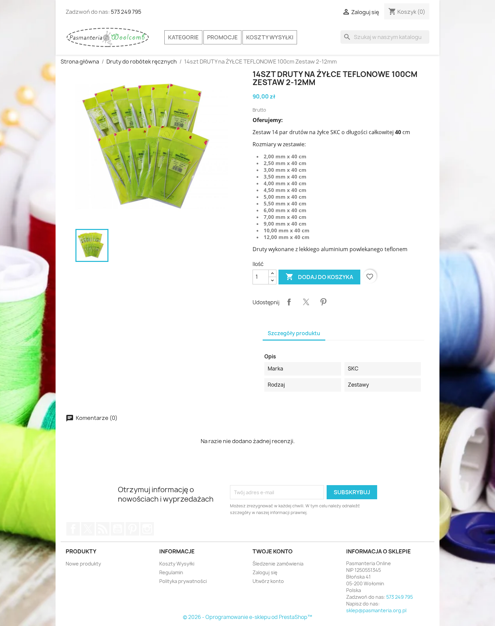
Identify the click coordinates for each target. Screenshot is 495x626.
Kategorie (183, 37)
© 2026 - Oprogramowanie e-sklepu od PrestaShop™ (247, 617)
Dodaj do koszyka (319, 277)
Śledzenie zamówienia (278, 563)
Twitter (88, 529)
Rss (102, 529)
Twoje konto (273, 551)
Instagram (147, 529)
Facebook (73, 529)
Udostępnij (289, 302)
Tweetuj (306, 302)
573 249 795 (126, 11)
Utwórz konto (268, 581)
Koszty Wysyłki (269, 37)
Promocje (222, 37)
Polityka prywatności (183, 581)
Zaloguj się (265, 572)
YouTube (117, 529)
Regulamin (171, 572)
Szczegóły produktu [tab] (294, 333)
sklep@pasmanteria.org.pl (376, 610)
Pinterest (323, 302)
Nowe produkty (83, 563)
